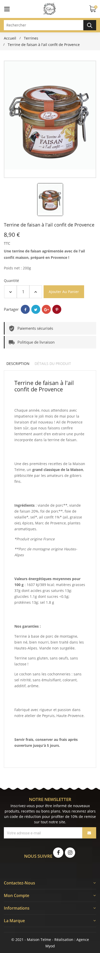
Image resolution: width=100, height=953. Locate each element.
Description (17, 363)
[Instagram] (70, 852)
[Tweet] (35, 309)
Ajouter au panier (64, 291)
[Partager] (25, 309)
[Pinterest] (56, 309)
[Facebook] (58, 852)
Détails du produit (53, 363)
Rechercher (89, 25)
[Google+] (46, 309)
